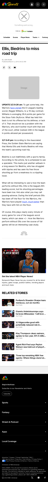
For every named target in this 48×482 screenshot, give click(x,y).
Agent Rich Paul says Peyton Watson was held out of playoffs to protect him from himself (31, 345)
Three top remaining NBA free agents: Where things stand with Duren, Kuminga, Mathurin (31, 356)
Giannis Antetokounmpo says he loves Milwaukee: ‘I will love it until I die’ (30, 312)
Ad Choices (27, 459)
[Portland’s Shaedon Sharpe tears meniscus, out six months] (8, 302)
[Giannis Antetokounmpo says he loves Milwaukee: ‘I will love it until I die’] (8, 313)
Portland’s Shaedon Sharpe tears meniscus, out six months (31, 301)
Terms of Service (33, 461)
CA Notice (23, 461)
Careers (12, 457)
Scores (15, 37)
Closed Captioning (22, 457)
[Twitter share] (9, 67)
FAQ (31, 457)
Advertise (5, 457)
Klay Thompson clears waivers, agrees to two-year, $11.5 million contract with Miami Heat (31, 334)
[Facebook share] (4, 67)
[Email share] (15, 67)
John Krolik (8, 60)
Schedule (6, 37)
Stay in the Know (8, 385)
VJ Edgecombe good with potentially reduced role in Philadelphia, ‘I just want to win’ (30, 323)
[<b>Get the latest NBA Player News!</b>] (24, 260)
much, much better (30, 201)
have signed (16, 108)
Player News (25, 37)
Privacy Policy (36, 459)
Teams (35, 37)
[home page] (10, 4)
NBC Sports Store (8, 459)
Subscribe (7, 394)
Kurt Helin (19, 305)
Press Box (18, 459)
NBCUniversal (15, 465)
